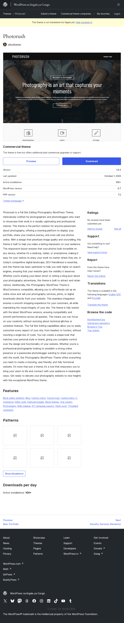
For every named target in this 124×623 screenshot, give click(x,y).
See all (117, 228)
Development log (96, 319)
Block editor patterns (13, 398)
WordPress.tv (73, 553)
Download (92, 161)
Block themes (52, 402)
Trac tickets (93, 330)
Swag (98, 553)
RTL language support (43, 406)
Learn (67, 537)
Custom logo (53, 398)
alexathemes (14, 44)
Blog (28, 398)
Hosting (7, 548)
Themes (7, 13)
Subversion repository (98, 323)
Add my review (94, 228)
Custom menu (67, 398)
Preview (31, 161)
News (6, 543)
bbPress (9, 574)
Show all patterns (14, 473)
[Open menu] (119, 4)
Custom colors (38, 398)
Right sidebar (24, 406)
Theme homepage (12, 200)
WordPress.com (13, 563)
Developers (70, 548)
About (6, 537)
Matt (7, 569)
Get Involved (101, 537)
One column (66, 402)
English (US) (115, 294)
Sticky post (61, 406)
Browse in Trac (94, 326)
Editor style (20, 402)
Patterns (38, 553)
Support (68, 543)
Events (97, 543)
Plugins (37, 548)
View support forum (97, 252)
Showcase (39, 537)
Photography (9, 406)
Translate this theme (97, 304)
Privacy (7, 553)
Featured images (35, 402)
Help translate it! (84, 22)
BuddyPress (11, 579)
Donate (99, 548)
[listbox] (42, 447)
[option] (15, 435)
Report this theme (96, 276)
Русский (96, 298)
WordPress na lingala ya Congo (27, 593)
